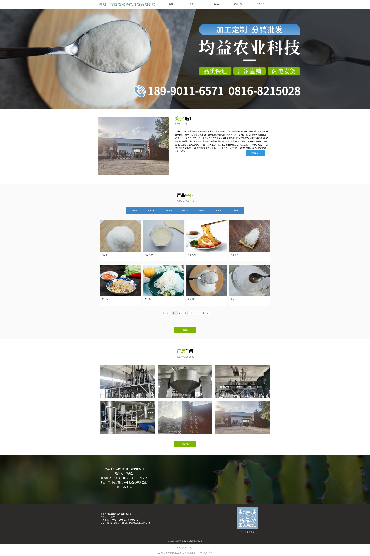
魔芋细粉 (235, 210)
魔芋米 (201, 210)
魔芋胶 (134, 210)
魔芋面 (218, 210)
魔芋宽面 (168, 210)
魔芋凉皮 (185, 210)
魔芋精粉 (151, 210)
